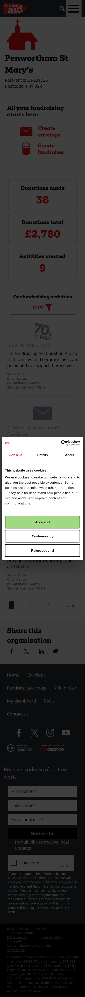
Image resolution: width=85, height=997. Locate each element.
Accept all (42, 522)
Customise (40, 536)
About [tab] (70, 455)
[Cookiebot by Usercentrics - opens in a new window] (61, 443)
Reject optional (42, 550)
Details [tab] (42, 455)
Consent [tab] (15, 455)
